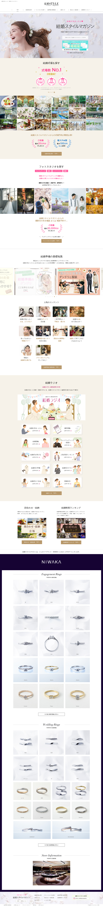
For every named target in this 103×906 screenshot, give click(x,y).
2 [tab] (48, 297)
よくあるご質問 (47, 900)
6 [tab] (57, 297)
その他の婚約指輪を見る (51, 714)
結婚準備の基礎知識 (62, 895)
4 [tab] (53, 297)
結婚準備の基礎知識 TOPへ (51, 367)
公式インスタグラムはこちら (76, 52)
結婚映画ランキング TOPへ (71, 542)
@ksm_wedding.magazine (81, 898)
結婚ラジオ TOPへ (51, 493)
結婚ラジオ (37, 897)
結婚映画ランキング (62, 897)
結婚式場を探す (38, 895)
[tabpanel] (51, 281)
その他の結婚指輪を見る (51, 845)
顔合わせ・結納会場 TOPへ (32, 542)
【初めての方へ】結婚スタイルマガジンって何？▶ (75, 37)
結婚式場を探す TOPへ (51, 153)
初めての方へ (37, 900)
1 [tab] (46, 297)
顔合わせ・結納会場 (49, 897)
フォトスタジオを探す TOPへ (51, 240)
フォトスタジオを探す (49, 895)
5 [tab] (55, 297)
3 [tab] (50, 297)
